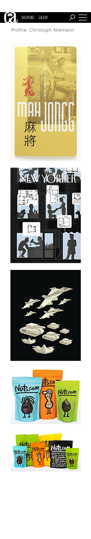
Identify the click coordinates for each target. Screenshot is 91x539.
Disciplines (28, 17)
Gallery (43, 17)
